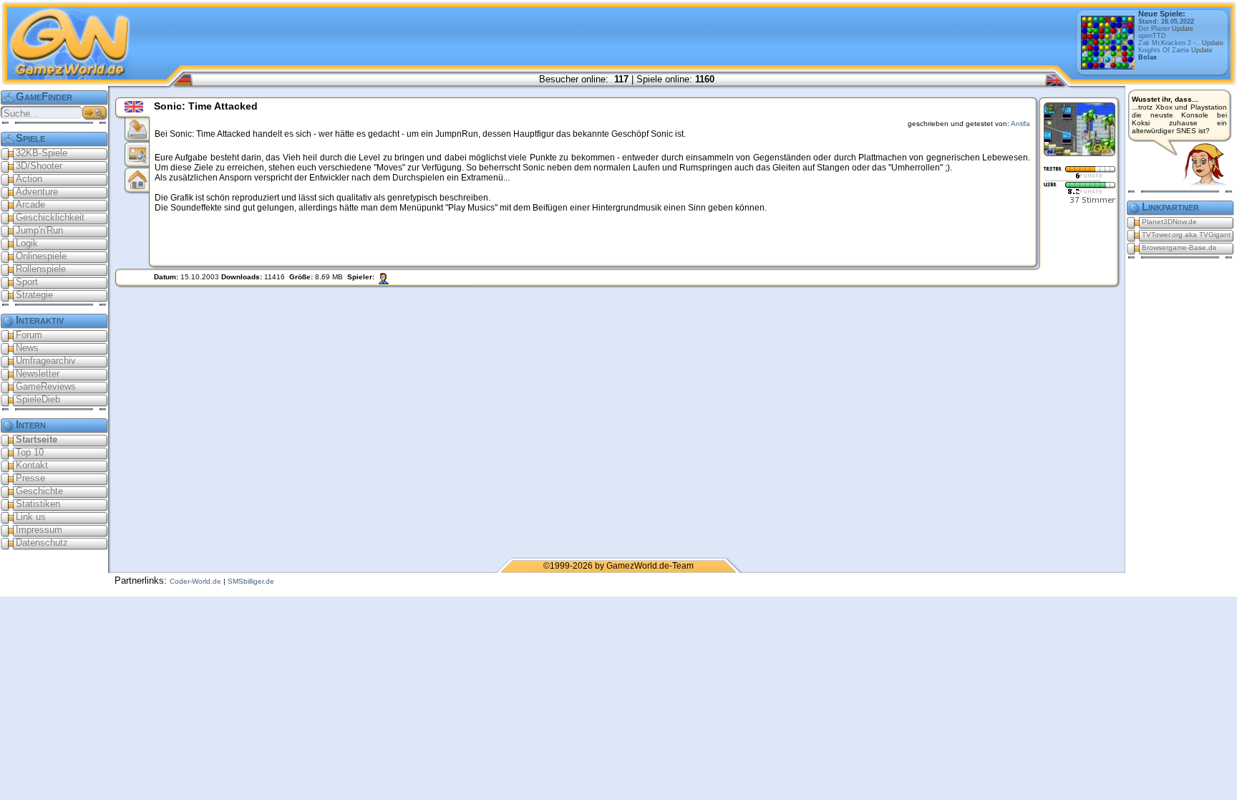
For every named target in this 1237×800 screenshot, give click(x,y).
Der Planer (1165, 28)
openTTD (1152, 35)
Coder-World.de (195, 581)
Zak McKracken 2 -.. (1180, 43)
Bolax (1147, 57)
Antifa (1020, 123)
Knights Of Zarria (1175, 50)
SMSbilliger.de (251, 581)
